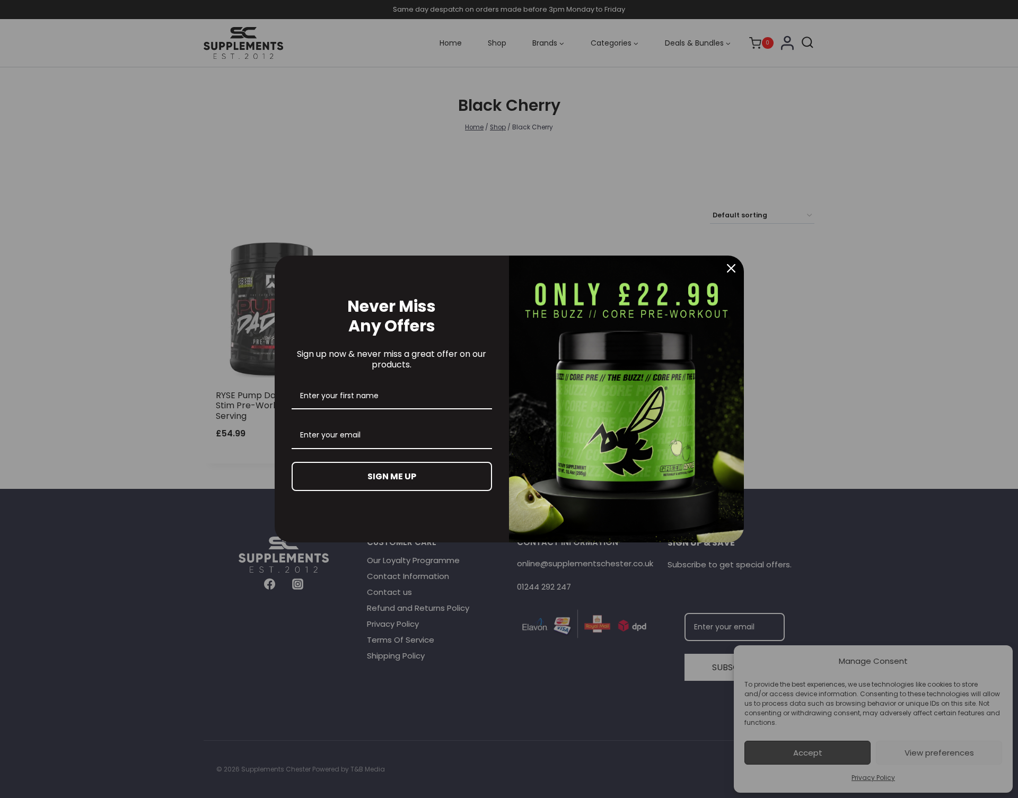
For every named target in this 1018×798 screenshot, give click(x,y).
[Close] (731, 268)
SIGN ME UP (391, 476)
